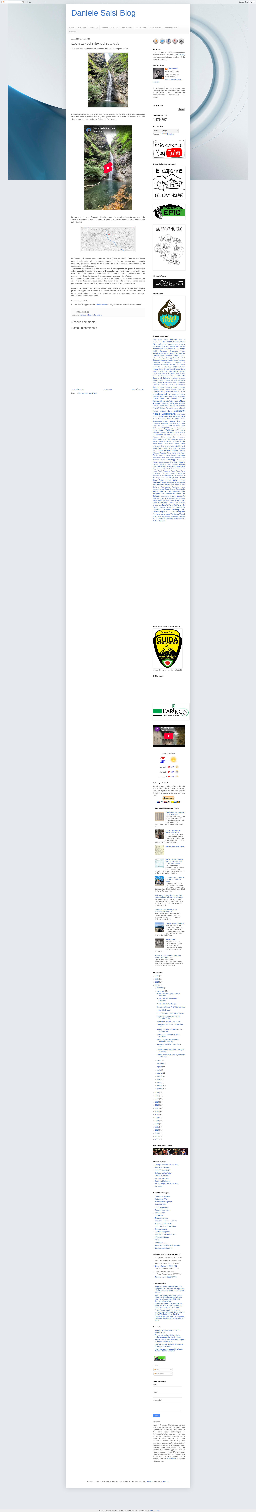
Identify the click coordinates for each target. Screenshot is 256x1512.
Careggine (163, 360)
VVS (183, 518)
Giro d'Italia (157, 416)
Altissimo (176, 342)
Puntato (155, 475)
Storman (150, 1482)
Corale (155, 380)
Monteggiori (156, 446)
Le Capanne (164, 428)
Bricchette (156, 353)
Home (71, 27)
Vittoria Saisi (177, 518)
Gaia (169, 411)
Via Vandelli (174, 516)
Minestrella (171, 437)
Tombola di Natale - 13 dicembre (168, 1021)
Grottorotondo (157, 421)
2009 (157, 1133)
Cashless (182, 360)
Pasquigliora (181, 455)
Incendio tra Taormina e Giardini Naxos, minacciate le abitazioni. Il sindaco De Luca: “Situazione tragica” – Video (169, 1305)
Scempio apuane (161, 1229)
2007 (157, 1139)
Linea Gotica (181, 428)
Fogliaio (175, 403)
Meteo (164, 753)
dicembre (160, 988)
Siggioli (155, 500)
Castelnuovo (167, 362)
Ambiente (162, 344)
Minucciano (181, 437)
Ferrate (155, 399)
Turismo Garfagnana (162, 1232)
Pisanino (174, 464)
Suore (176, 503)
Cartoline (170, 360)
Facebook (156, 396)
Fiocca (177, 401)
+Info (152, 1510)
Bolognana (174, 351)
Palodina (163, 453)
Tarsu (171, 505)
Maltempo (170, 432)
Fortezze (172, 406)
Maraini (177, 432)
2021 (157, 1096)
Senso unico (161, 498)
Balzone (90, 315)
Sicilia (183, 498)
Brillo (162, 353)
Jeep (162, 425)
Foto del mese (180, 406)
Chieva (175, 371)
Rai (154, 477)
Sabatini (168, 489)
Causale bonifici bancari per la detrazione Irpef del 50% (166, 910)
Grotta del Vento (172, 419)
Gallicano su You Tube (163, 1173)
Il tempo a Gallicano (162, 1176)
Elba (183, 389)
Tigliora (155, 507)
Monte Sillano (169, 443)
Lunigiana (163, 432)
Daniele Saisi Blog (103, 12)
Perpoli (163, 460)
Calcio (174, 353)
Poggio (155, 469)
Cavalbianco (165, 364)
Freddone (177, 408)
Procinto (172, 473)
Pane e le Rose (178, 453)
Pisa (168, 464)
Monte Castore (158, 441)
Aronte (158, 346)
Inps (178, 423)
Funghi (182, 408)
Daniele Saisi (173, 69)
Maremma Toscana (163, 434)
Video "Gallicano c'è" (162, 1170)
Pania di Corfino (164, 455)
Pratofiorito (156, 473)
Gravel (155, 419)
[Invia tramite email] (78, 312)
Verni (154, 514)
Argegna (182, 344)
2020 (157, 1099)
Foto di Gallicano (159, 408)
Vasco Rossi (173, 512)
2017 (157, 1108)
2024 (157, 982)
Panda (169, 453)
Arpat (163, 346)
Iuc (159, 425)
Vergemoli (181, 512)
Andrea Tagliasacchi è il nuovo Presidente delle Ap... (168, 1040)
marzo (159, 1082)
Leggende (172, 428)
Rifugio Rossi (174, 478)
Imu (183, 421)
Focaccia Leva (167, 403)
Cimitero (172, 373)
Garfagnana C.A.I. (161, 1243)
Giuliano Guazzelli (168, 416)
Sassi (162, 493)
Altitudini (182, 342)
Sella (154, 498)
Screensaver (165, 496)
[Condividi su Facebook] (85, 312)
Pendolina (156, 460)
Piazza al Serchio (163, 462)
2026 (157, 976)
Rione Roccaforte (168, 482)
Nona (165, 448)
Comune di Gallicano (161, 378)
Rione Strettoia (180, 482)
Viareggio (182, 516)
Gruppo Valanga (169, 421)
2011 (157, 1127)
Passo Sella (181, 457)
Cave (177, 364)
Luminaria (156, 432)
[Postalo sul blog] (80, 312)
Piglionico (162, 464)
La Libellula (159, 1215)
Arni (154, 346)
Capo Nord (181, 358)
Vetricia (167, 514)
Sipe (172, 500)
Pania (155, 455)
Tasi (175, 505)
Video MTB (161, 519)
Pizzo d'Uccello (166, 466)
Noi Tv (157, 1240)
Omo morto (172, 448)
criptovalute (168, 382)
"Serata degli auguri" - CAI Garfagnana (171, 1007)
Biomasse (163, 351)
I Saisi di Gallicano (163, 1010)
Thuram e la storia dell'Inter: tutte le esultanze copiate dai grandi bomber (168, 1336)
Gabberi (162, 411)
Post (157, 1370)
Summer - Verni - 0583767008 (166, 1277)
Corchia (161, 380)
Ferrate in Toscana (161, 1207)
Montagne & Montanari (163, 1224)
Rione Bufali (172, 480)
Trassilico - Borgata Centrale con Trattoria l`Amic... (168, 1017)
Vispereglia (169, 518)
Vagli (162, 512)
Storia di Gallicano (160, 503)
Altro (155, 344)
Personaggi (171, 460)
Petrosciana (181, 460)
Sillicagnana (166, 500)
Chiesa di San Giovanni (166, 367)
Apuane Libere (160, 1213)
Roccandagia (165, 487)
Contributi (182, 378)
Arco (176, 344)
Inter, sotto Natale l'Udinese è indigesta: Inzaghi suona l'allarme (169, 1345)
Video (155, 519)
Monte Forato (180, 441)
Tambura (182, 503)
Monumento (164, 446)
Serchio (178, 498)
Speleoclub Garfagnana (163, 1248)
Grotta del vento (160, 1204)
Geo (178, 414)
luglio (159, 1070)
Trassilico (157, 509)
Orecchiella (181, 448)
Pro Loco (165, 473)
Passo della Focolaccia (169, 457)
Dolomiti (176, 387)
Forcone (155, 406)
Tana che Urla (157, 505)
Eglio (179, 389)
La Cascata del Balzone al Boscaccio (170, 1013)
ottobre (159, 1061)
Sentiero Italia (170, 498)
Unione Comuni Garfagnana (165, 1234)
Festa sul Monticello (169, 399)
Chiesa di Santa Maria (164, 371)
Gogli (178, 416)
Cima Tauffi (165, 373)
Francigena (169, 408)
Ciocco (155, 376)
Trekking (175, 509)
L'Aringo (72, 32)
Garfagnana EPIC (161, 1199)
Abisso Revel (163, 339)
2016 (157, 1111)
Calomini (181, 353)
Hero (178, 421)
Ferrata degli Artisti (179, 396)
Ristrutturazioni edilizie (161, 485)
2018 (157, 1105)
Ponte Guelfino (173, 469)
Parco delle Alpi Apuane (163, 1202)
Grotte (183, 419)
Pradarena (166, 471)
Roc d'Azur (175, 485)
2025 (157, 979)
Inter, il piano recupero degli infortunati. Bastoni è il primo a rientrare (169, 1350)
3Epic (154, 339)
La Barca (176, 425)
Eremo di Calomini (172, 392)
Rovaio (162, 489)
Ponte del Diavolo (162, 469)
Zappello (162, 521)
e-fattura (174, 389)
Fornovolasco (163, 406)
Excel (169, 394)
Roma (183, 487)
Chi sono (82, 27)
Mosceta (171, 446)
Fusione (155, 411)
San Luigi (164, 491)
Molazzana (174, 439)
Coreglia (167, 380)
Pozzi (160, 471)
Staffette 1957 (171, 939)
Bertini (155, 351)
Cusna (175, 382)
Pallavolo (182, 451)
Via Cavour (175, 514)
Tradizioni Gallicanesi (176, 507)
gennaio (160, 1089)
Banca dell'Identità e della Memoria (167, 1245)
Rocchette (175, 487)
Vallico (166, 512)
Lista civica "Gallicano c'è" (166, 430)
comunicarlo (171, 1459)
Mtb (176, 446)
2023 (157, 985)
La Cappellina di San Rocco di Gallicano (173, 831)
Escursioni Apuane (161, 1218)
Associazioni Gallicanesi (163, 349)
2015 (157, 1114)
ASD (167, 346)
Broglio (166, 353)
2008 (157, 1136)
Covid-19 (160, 382)
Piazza (155, 462)
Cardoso (156, 360)
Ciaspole (182, 371)
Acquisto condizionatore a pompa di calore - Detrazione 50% (168, 956)
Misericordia (157, 439)
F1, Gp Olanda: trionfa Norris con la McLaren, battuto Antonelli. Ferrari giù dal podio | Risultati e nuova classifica (169, 1312)
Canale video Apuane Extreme (166, 1221)
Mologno (182, 439)
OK (158, 1510)
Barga (182, 349)
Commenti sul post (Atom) (87, 393)
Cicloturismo (157, 373)
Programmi (181, 473)
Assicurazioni (180, 346)
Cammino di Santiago (171, 355)
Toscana (162, 507)
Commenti (160, 1374)
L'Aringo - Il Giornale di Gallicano (167, 1165)
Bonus (183, 351)
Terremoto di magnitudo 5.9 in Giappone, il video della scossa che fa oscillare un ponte (169, 1319)
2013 (157, 1121)
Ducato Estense (165, 389)
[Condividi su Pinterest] (88, 312)
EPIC (162, 392)
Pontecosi (182, 469)
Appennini (170, 344)
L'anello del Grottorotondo (175, 923)
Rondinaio (156, 489)
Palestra (155, 451)
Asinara (172, 346)
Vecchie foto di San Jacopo (166, 1004)
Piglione (155, 464)
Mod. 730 (166, 439)
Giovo (183, 414)
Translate (170, 134)
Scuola (172, 496)
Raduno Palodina (179, 475)
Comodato (181, 376)
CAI (170, 353)
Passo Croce (157, 457)
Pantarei (173, 455)
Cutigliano (182, 382)
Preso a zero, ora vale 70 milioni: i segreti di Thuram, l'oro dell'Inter (170, 1341)
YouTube (155, 521)
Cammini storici (158, 356)
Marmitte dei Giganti (178, 434)
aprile (159, 1079)
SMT (183, 500)
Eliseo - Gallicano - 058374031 (166, 1266)
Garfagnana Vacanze (162, 1196)
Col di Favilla (162, 376)
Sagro (173, 489)
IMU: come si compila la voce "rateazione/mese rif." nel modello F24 (174, 861)
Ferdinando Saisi (166, 396)
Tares (164, 505)
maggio (160, 1076)
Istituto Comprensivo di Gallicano (167, 1184)
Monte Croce (169, 441)
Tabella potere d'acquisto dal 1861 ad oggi (175, 813)
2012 (157, 1124)
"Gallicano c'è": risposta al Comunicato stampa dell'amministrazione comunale (169, 896)
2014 (157, 1118)
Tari (167, 505)
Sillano (160, 500)
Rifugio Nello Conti (162, 477)
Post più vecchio (138, 389)
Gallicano (94, 27)
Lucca (183, 430)
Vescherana (161, 514)
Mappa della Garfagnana (175, 846)
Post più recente (78, 389)
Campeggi (169, 358)
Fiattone (172, 401)
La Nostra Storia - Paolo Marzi (165, 1226)
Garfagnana (127, 27)
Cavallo (172, 364)
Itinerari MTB (155, 27)
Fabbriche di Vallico (178, 394)
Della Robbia (170, 385)
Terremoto (181, 505)
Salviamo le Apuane (162, 1210)
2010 (157, 1130)
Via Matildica (166, 516)
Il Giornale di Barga (162, 1237)
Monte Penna (157, 443)
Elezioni (156, 392)
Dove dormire (171, 27)
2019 (157, 1102)
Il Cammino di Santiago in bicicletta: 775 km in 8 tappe (175, 879)
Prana (183, 471)
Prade (173, 471)
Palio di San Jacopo (110, 27)
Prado (178, 471)
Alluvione (173, 339)
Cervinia (155, 367)
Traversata (166, 509)
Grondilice (161, 419)
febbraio (160, 1086)
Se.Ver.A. (181, 496)
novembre (161, 991)
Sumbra (170, 503)
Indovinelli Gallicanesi (168, 423)
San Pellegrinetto (175, 491)
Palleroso (156, 453)
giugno (159, 1073)
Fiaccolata (165, 401)
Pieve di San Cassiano (177, 462)
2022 (157, 1093)
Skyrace (178, 500)
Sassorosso (169, 493)
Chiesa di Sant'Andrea (166, 369)
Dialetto (161, 387)
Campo (175, 358)
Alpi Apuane (141, 27)
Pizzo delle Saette (178, 466)
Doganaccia (168, 387)
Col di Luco (172, 376)
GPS (183, 416)
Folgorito (182, 403)
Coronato (174, 380)
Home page (108, 389)
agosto (159, 1067)
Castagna (156, 362)
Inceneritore (156, 423)
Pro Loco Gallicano (162, 1178)
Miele (163, 437)
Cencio (182, 364)
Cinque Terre (180, 373)
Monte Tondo (180, 443)
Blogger (165, 1482)
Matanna (155, 437)
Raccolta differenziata (165, 475)
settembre (161, 1064)
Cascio (176, 360)
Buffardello (159, 1187)
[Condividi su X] (83, 312)
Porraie (155, 471)
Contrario (174, 378)
